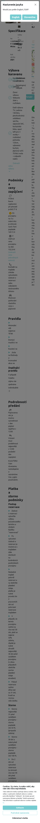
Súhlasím (20, 808)
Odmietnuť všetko (20, 818)
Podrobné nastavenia (20, 813)
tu (3, 802)
